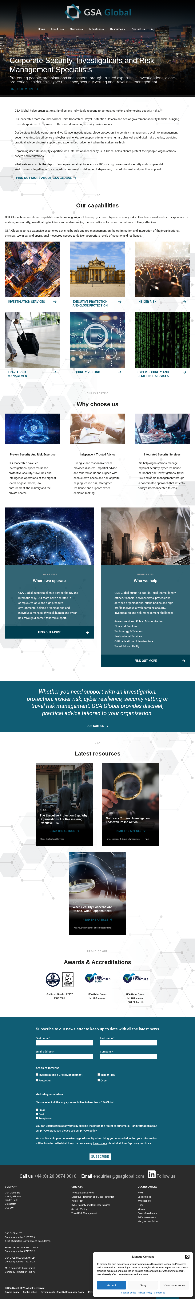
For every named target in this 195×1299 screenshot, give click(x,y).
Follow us (166, 1176)
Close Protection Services (52, 839)
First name (43, 1038)
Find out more (49, 632)
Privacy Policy (145, 1292)
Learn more (100, 1143)
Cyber (104, 1080)
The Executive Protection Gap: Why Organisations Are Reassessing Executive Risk (63, 819)
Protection (45, 1080)
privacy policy (88, 1130)
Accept (111, 1285)
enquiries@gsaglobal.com (118, 1176)
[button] (187, 1257)
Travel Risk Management (18, 374)
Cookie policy (30, 1292)
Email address (45, 1051)
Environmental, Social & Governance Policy (63, 1292)
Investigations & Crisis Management (123, 839)
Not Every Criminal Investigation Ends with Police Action (128, 820)
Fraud (146, 839)
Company (106, 1051)
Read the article (62, 831)
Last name (107, 1038)
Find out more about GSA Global (44, 178)
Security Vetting (86, 372)
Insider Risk (146, 301)
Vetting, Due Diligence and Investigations (92, 928)
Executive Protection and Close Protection (90, 303)
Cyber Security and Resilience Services (153, 374)
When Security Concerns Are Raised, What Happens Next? (92, 909)
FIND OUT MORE (22, 89)
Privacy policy (12, 1292)
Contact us (159, 1292)
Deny (143, 1285)
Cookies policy (128, 1292)
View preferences (174, 1285)
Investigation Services (26, 301)
